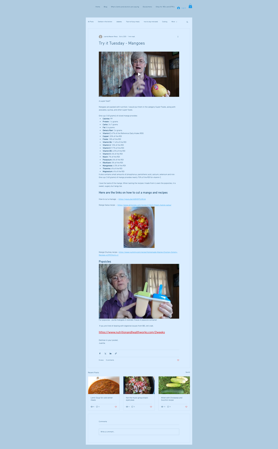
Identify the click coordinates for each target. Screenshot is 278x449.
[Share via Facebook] (100, 353)
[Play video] (139, 74)
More (173, 22)
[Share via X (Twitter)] (105, 353)
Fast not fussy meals (133, 22)
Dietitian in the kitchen (105, 22)
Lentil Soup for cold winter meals (102, 399)
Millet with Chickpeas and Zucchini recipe (171, 399)
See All (188, 372)
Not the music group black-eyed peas (137, 399)
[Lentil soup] (103, 385)
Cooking (164, 22)
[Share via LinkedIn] (110, 353)
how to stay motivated (151, 22)
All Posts (91, 22)
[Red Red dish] (139, 385)
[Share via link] (116, 353)
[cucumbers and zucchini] (174, 385)
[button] (190, 6)
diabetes (119, 22)
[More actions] (178, 36)
